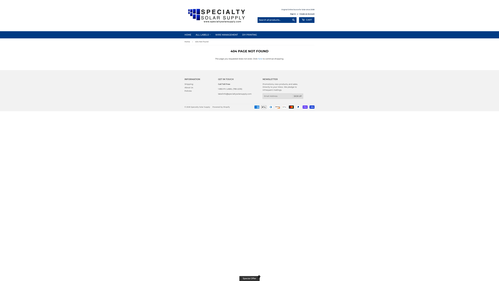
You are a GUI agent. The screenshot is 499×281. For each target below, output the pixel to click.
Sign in (293, 14)
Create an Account (307, 14)
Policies (188, 91)
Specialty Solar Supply (200, 107)
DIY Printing (249, 35)
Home (188, 35)
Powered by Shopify (221, 107)
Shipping (189, 84)
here (260, 59)
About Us (189, 87)
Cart (309, 20)
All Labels (202, 35)
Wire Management (226, 35)
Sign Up (298, 96)
